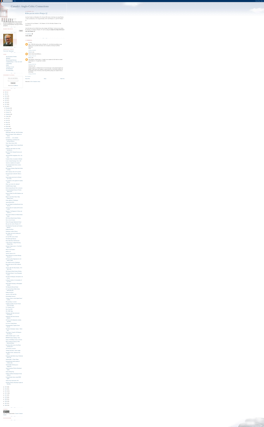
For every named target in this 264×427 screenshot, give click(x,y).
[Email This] (26, 35)
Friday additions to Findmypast (12, 200)
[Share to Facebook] (30, 35)
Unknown (30, 52)
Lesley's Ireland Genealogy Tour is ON (13, 161)
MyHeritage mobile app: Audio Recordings (14, 132)
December (8, 108)
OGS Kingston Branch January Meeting (13, 271)
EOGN (7, 65)
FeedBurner (15, 85)
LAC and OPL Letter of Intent (12, 236)
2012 (6, 393)
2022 (6, 94)
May (7, 122)
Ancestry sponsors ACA (10, 253)
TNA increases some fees (11, 348)
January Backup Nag (10, 371)
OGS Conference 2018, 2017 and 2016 (13, 171)
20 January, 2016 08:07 (32, 50)
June (7, 120)
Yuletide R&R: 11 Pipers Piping (12, 359)
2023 (6, 92)
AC (29, 42)
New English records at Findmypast (13, 262)
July (7, 118)
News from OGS (9, 309)
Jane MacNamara (9, 68)
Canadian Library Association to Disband (14, 159)
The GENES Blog (9, 70)
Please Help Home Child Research (12, 240)
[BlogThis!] (27, 35)
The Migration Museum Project (12, 287)
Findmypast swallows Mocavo (12, 231)
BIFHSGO (8, 58)
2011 (6, 395)
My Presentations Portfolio (11, 56)
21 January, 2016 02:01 (32, 73)
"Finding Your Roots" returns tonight (13, 350)
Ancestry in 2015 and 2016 (11, 294)
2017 (6, 104)
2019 (6, 100)
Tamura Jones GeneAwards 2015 (12, 380)
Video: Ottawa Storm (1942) (11, 143)
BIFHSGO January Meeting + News (13, 337)
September (8, 114)
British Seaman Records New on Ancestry (14, 188)
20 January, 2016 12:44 (32, 55)
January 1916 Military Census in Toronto (14, 339)
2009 (6, 399)
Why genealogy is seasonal (11, 301)
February (8, 128)
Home (45, 78)
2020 (6, 98)
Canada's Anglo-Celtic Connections (30, 6)
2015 (6, 387)
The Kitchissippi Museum (11, 238)
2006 (6, 405)
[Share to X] (28, 35)
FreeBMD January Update (11, 186)
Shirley (29, 57)
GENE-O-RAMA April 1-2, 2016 (12, 335)
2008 (6, 401)
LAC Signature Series (10, 307)
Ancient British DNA (10, 202)
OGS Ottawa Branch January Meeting (13, 218)
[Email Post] (32, 33)
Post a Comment (27, 76)
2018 (6, 102)
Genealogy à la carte (10, 67)
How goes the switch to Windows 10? (37, 13)
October (7, 112)
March (7, 126)
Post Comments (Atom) (35, 81)
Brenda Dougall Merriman (11, 60)
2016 (6, 106)
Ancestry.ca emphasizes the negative (13, 162)
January (7, 130)
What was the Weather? (10, 249)
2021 (6, 96)
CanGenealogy (9, 63)
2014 (6, 389)
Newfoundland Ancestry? (11, 296)
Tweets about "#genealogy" (8, 51)
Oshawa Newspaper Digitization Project (13, 222)
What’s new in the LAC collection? (13, 184)
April (7, 124)
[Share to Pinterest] (31, 35)
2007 (6, 403)
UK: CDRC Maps (9, 311)
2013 (6, 391)
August (7, 116)
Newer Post (27, 78)
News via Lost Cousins (10, 220)
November (8, 110)
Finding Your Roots (9, 229)
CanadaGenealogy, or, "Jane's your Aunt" (14, 61)
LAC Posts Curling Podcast (11, 323)
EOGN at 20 (8, 251)
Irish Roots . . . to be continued (12, 137)
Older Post (62, 78)
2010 (6, 397)
